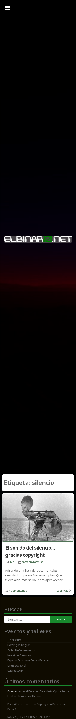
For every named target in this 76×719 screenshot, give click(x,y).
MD (12, 562)
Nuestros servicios (19, 655)
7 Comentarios (18, 590)
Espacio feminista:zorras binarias (28, 660)
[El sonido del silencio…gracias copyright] (38, 518)
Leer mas (62, 590)
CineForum (14, 640)
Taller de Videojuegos (21, 650)
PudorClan (14, 704)
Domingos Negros (19, 645)
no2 (9, 717)
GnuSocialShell (17, 665)
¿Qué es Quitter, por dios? (33, 717)
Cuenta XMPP (15, 670)
